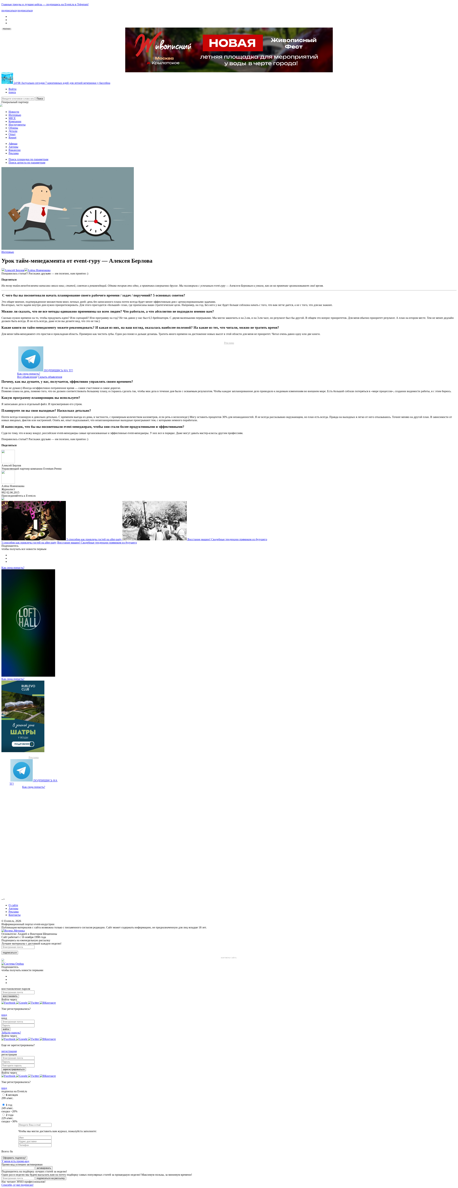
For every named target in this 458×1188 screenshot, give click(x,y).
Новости (14, 111)
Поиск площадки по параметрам (28, 159)
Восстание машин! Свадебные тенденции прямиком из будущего (227, 539)
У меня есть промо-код (15, 1161)
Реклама (14, 153)
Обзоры (13, 127)
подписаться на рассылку (51, 1178)
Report (12, 137)
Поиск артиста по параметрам (27, 162)
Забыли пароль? (11, 1032)
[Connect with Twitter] (34, 1002)
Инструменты (17, 124)
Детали (13, 131)
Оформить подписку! (14, 1158)
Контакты (15, 914)
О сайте (13, 905)
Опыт (12, 134)
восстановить (10, 996)
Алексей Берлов (14, 270)
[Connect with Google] (22, 1002)
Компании (15, 121)
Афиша (13, 143)
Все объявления (26, 376)
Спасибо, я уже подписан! (17, 1184)
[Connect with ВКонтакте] (48, 1002)
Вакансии (15, 150)
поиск (12, 92)
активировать (44, 1168)
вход (4, 1014)
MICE (12, 118)
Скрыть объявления (50, 376)
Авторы (13, 146)
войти (6, 1029)
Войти (12, 89)
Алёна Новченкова (39, 270)
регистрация (9, 1051)
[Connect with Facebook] (8, 1002)
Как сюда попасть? (28, 373)
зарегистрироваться (14, 1069)
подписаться (10, 952)
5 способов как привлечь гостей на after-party (94, 539)
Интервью (15, 114)
